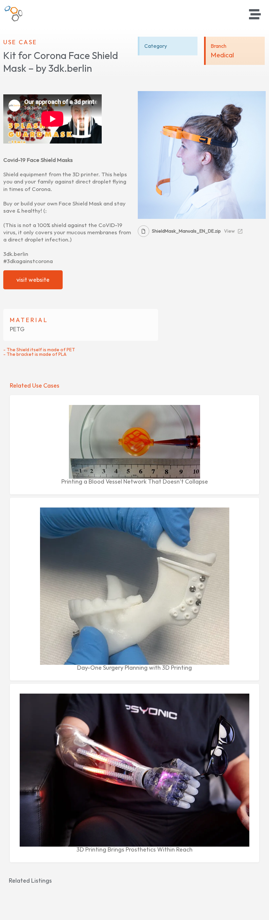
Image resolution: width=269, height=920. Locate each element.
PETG (17, 329)
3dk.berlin (15, 253)
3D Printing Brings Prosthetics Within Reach (134, 849)
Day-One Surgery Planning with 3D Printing (134, 667)
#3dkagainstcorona (28, 261)
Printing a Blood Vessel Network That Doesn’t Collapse (134, 481)
